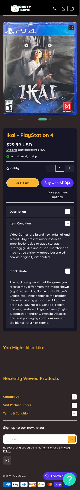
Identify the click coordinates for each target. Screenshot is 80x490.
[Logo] (21, 8)
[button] (42, 119)
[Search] (55, 8)
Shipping (11, 149)
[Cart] (71, 8)
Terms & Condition (16, 413)
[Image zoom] (71, 27)
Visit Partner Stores (17, 405)
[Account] (63, 8)
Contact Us (11, 397)
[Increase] (69, 168)
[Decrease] (50, 168)
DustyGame (19, 476)
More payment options (57, 194)
